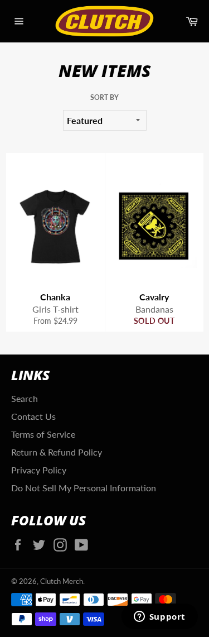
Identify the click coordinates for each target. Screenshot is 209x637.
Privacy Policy (38, 469)
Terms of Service (43, 434)
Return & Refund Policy (56, 452)
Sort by (104, 97)
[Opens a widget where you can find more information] (159, 617)
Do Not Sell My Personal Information (83, 487)
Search (24, 398)
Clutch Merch (61, 581)
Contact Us (33, 416)
